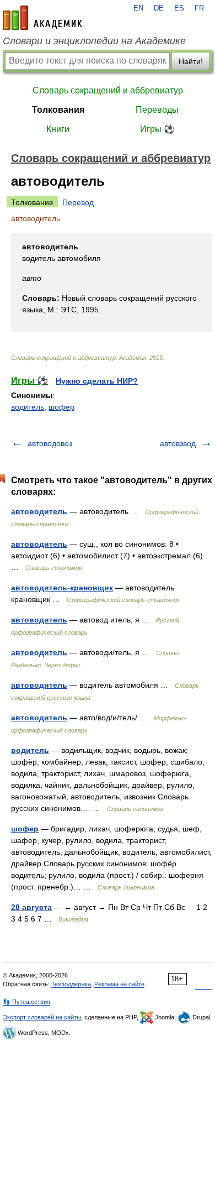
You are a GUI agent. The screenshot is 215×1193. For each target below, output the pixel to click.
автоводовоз (50, 443)
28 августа (31, 907)
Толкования (58, 109)
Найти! (191, 61)
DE (159, 8)
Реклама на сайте (119, 984)
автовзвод (178, 443)
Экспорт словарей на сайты (42, 1017)
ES (179, 8)
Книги (57, 129)
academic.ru (42, 18)
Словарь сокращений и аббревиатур (108, 90)
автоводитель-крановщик (62, 587)
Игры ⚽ (157, 129)
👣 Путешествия (26, 1001)
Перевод (78, 202)
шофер (61, 406)
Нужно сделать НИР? (97, 380)
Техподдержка (71, 984)
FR (199, 8)
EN (138, 8)
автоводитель (39, 511)
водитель (27, 406)
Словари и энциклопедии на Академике (94, 40)
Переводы (157, 109)
